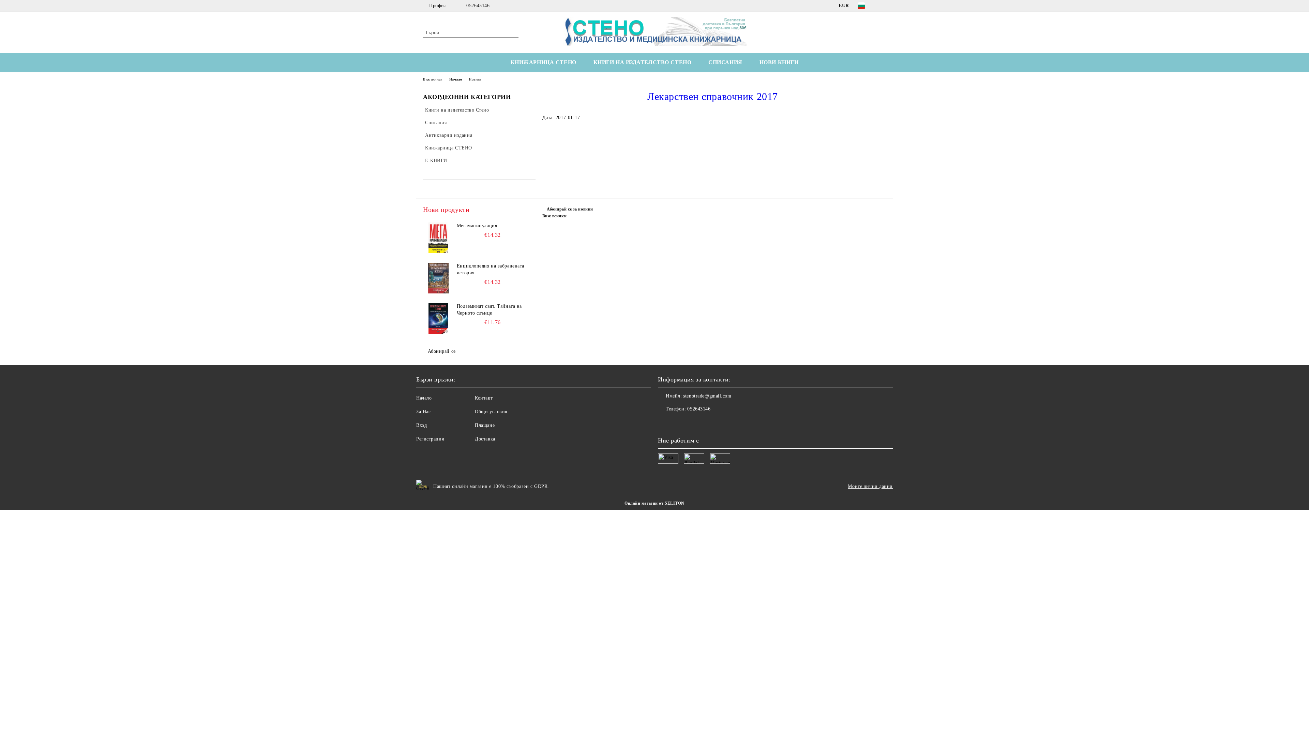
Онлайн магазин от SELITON (654, 503)
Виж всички (432, 79)
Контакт (484, 398)
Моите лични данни (870, 486)
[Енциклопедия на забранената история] (438, 278)
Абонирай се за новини (570, 209)
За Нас (423, 411)
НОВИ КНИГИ (779, 62)
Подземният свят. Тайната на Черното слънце (489, 310)
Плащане (485, 425)
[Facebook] (882, 6)
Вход (421, 425)
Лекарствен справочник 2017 (712, 96)
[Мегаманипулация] (438, 237)
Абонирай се (442, 351)
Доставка (485, 439)
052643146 (478, 5)
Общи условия (491, 411)
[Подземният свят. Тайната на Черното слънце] (438, 318)
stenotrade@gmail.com (707, 396)
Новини (475, 79)
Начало (455, 79)
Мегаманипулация (477, 225)
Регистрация (430, 439)
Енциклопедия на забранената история (490, 269)
